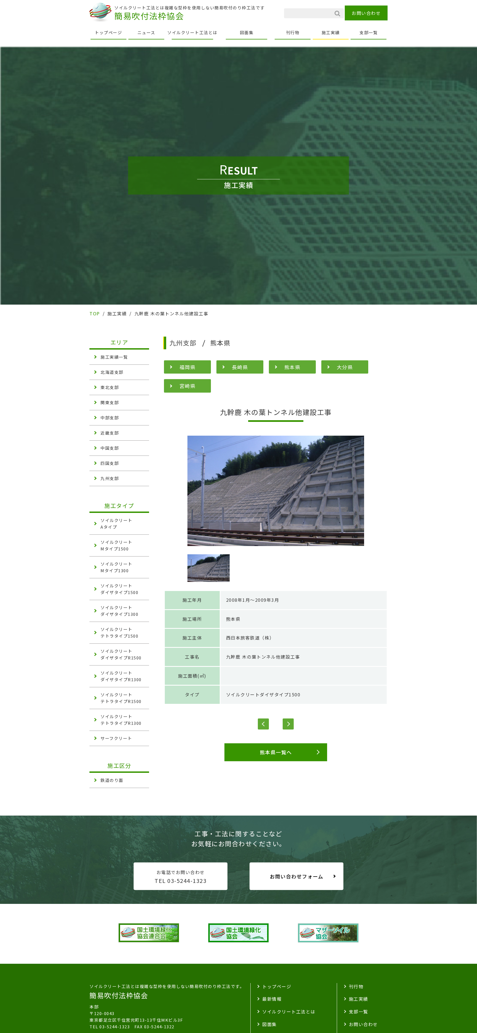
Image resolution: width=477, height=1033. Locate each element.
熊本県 (292, 367)
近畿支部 (109, 433)
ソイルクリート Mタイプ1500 (116, 545)
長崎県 (240, 367)
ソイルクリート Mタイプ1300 (116, 567)
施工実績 (331, 32)
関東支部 (109, 402)
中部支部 (109, 417)
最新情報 (272, 998)
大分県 (345, 367)
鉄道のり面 (111, 780)
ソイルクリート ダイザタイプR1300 (121, 676)
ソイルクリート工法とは (192, 32)
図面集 (247, 32)
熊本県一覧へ (276, 752)
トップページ (108, 32)
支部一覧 (368, 32)
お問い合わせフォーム (296, 876)
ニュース (146, 32)
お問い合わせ (366, 13)
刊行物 (293, 32)
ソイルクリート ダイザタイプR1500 (121, 654)
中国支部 (109, 448)
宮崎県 (187, 385)
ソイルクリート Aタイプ (116, 523)
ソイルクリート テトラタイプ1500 (119, 632)
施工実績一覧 (114, 357)
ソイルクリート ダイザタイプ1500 (119, 589)
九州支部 (109, 478)
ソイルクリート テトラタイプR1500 (121, 698)
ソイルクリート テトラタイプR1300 (121, 719)
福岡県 (187, 367)
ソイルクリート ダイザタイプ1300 (119, 611)
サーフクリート (116, 738)
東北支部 (109, 387)
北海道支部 (111, 372)
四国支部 (109, 463)
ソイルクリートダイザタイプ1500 (263, 694)
